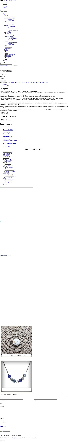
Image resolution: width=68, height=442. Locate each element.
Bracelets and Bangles (10, 18)
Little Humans (8, 32)
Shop (4, 14)
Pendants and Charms (9, 55)
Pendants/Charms (9, 36)
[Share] (3, 440)
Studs (9, 31)
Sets (6, 45)
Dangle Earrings (11, 26)
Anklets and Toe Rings (10, 16)
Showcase (5, 49)
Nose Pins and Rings (9, 35)
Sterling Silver (11, 20)
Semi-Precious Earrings (13, 28)
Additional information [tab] (7, 85)
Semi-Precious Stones (12, 38)
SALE (6, 15)
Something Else (8, 47)
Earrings (7, 25)
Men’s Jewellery (8, 33)
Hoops (9, 27)
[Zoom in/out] (0, 440)
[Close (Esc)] (4, 440)
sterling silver (39, 82)
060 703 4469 (3, 426)
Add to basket (3, 81)
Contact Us (5, 60)
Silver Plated (8, 56)
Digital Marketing (16, 437)
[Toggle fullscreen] (1, 440)
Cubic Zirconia (11, 37)
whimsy (46, 82)
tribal (43, 82)
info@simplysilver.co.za (5, 431)
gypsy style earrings (25, 82)
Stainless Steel (11, 19)
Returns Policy (35, 437)
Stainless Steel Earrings (13, 30)
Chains (6, 21)
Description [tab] (5, 84)
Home (4, 13)
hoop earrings (32, 82)
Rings (6, 41)
